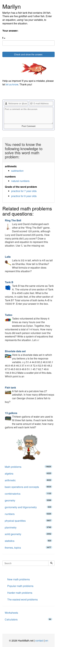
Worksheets (11, 612)
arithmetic (28, 480)
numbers (28, 514)
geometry (28, 500)
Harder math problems (19, 592)
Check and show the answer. (28, 54)
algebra (28, 473)
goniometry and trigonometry (28, 507)
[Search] (51, 563)
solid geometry (28, 534)
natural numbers (20, 181)
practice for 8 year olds (24, 196)
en (46, 640)
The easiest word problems (22, 599)
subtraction (17, 170)
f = (3, 38)
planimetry (28, 527)
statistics (28, 541)
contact (39, 640)
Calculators (28, 619)
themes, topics (28, 547)
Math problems (28, 467)
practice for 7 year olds (24, 191)
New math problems (18, 579)
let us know (12, 84)
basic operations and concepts (28, 487)
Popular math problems (20, 586)
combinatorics (28, 493)
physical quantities (28, 520)
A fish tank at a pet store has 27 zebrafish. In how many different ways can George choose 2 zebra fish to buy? (29, 395)
